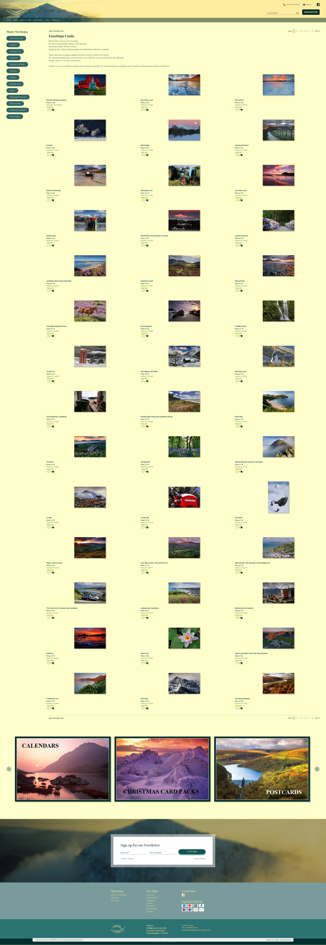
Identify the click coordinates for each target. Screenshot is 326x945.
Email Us (308, 4)
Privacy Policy (151, 909)
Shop (50, 31)
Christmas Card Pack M (18, 110)
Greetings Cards (15, 51)
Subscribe (192, 852)
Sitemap (149, 912)
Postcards (13, 71)
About (15, 20)
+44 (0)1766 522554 (293, 4)
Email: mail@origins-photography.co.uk (196, 930)
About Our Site (25, 20)
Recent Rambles (15, 103)
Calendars (13, 45)
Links (47, 20)
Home (8, 20)
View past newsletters (199, 858)
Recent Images (15, 116)
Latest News (38, 20)
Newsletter (310, 12)
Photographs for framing (18, 97)
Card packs (13, 58)
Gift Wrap (13, 77)
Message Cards (15, 84)
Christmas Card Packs (17, 64)
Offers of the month (16, 38)
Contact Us (56, 20)
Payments (150, 906)
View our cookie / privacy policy (278, 940)
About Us (150, 895)
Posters (12, 90)
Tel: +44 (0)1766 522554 (190, 928)
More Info (50, 107)
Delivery (149, 903)
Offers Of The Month (119, 895)
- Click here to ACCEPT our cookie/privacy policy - (59, 940)
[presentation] (8, 769)
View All (317, 31)
